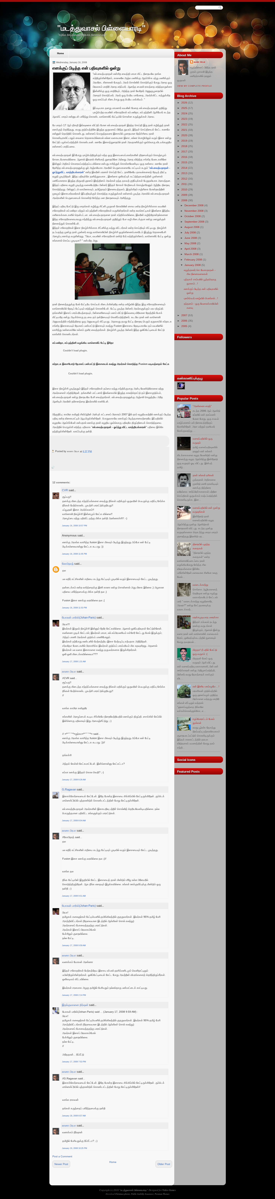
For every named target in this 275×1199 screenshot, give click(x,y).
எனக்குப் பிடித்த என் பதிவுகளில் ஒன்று (86, 68)
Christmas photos (122, 1193)
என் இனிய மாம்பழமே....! (206, 686)
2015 (184, 162)
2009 (184, 194)
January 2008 (192, 265)
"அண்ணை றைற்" (202, 406)
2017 (184, 151)
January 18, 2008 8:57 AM (74, 1116)
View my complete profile (194, 86)
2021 (184, 129)
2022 (184, 124)
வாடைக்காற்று (200, 584)
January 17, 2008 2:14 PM (74, 995)
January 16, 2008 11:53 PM (74, 608)
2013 (184, 173)
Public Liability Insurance (142, 1193)
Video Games (169, 1190)
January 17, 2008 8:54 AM (74, 820)
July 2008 (190, 232)
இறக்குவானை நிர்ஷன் (75, 1004)
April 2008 (190, 248)
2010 (184, 189)
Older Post (164, 1164)
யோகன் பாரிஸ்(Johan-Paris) (79, 617)
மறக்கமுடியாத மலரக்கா (206, 617)
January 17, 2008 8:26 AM (74, 779)
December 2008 (194, 205)
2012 (184, 178)
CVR (65, 490)
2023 (184, 118)
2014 (184, 167)
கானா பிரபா (69, 671)
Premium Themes (162, 1193)
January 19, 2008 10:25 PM (74, 1148)
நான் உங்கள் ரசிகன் (203, 475)
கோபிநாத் (68, 563)
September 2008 (194, 221)
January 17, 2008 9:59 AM (74, 945)
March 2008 (191, 254)
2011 (184, 184)
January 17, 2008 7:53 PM (74, 1062)
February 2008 (193, 259)
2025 (184, 108)
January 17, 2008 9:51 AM (74, 896)
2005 (184, 326)
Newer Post (61, 1164)
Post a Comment (62, 1156)
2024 (184, 113)
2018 (184, 146)
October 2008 (192, 216)
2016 (184, 157)
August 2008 (191, 227)
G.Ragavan (69, 789)
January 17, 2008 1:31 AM (74, 661)
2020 (184, 135)
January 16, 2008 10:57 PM (74, 525)
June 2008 (190, 237)
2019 (184, 140)
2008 (184, 200)
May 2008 (190, 243)
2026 (184, 102)
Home (60, 53)
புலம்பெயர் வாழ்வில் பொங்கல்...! (201, 298)
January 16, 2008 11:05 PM (74, 554)
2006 (184, 320)
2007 (184, 315)
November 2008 (194, 210)
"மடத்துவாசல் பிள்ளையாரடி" (101, 28)
